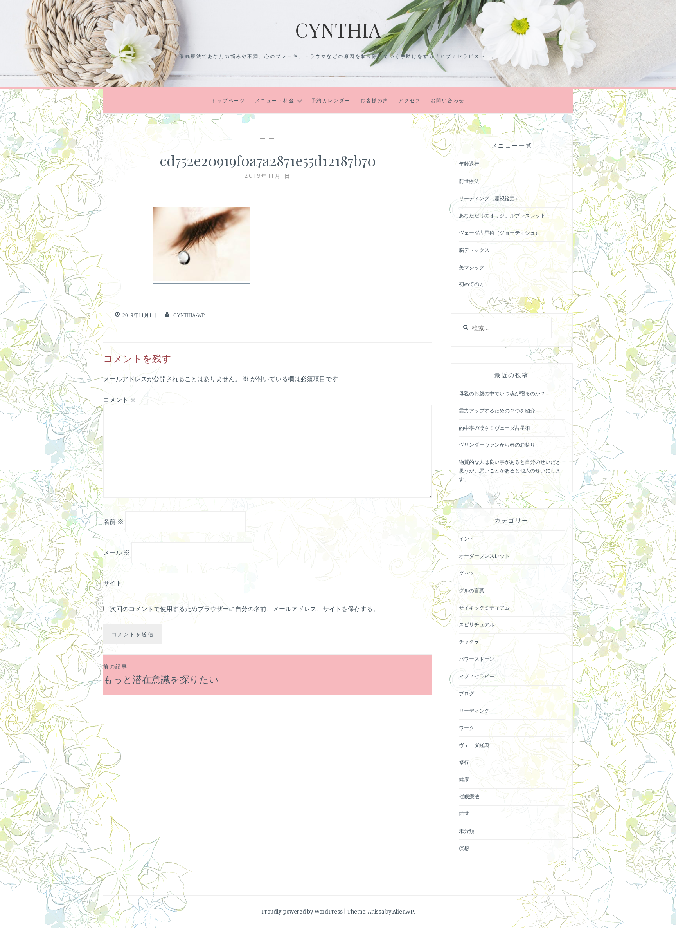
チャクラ (469, 642)
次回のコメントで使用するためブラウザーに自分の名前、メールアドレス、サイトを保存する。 (244, 609)
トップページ (228, 100)
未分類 (466, 831)
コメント (119, 399)
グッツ (466, 573)
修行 (464, 762)
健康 (464, 779)
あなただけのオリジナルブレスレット (502, 215)
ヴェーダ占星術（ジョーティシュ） (499, 233)
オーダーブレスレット (484, 556)
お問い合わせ (448, 100)
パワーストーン (476, 659)
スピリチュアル (476, 624)
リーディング (474, 710)
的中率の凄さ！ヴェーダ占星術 (494, 428)
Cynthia (338, 29)
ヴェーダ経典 (474, 745)
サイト (112, 583)
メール (116, 552)
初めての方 (471, 284)
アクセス (409, 100)
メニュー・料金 (275, 100)
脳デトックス (474, 250)
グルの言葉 (471, 590)
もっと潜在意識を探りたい (161, 674)
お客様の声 (374, 100)
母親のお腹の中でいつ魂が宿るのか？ (502, 393)
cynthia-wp (189, 315)
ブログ (466, 693)
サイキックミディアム (484, 607)
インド (466, 538)
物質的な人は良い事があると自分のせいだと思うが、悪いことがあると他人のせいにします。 (510, 471)
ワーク (466, 728)
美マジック (471, 267)
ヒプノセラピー (476, 676)
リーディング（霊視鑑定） (489, 198)
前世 (464, 813)
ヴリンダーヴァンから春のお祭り (497, 444)
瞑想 (464, 848)
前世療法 (469, 181)
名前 (113, 521)
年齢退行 (469, 164)
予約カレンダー (331, 100)
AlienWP (403, 911)
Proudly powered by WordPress (302, 911)
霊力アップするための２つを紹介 (497, 410)
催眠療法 (469, 796)
